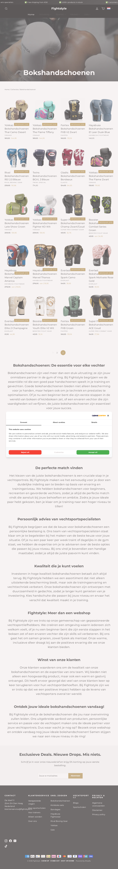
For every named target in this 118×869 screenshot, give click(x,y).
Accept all (92, 452)
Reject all (25, 452)
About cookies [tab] (59, 422)
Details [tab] (94, 422)
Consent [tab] (23, 422)
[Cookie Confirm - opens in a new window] (99, 415)
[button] (108, 415)
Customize (59, 452)
